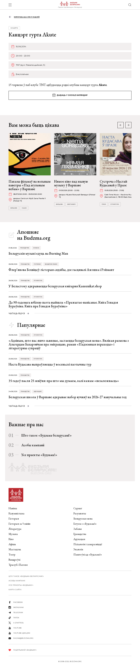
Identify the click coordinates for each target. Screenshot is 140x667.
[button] (128, 125)
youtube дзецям (21, 633)
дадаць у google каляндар (72, 95)
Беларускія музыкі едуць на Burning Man (38, 253)
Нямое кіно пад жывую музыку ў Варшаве (71, 183)
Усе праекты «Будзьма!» (39, 455)
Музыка (36, 248)
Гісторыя (37, 264)
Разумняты (79, 513)
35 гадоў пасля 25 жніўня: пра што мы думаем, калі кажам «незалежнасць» (64, 381)
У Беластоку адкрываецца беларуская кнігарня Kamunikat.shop (55, 286)
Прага (104, 204)
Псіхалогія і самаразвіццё (87, 544)
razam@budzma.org (23, 638)
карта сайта (15, 589)
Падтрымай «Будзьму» (25, 650)
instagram (18, 607)
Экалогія (78, 549)
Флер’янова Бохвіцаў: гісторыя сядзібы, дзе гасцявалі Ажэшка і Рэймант (61, 269)
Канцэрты (14, 28)
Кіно (11, 539)
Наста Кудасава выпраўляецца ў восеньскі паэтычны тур (50, 364)
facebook (18, 602)
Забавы (77, 529)
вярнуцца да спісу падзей (27, 17)
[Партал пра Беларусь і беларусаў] (70, 5)
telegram (18, 612)
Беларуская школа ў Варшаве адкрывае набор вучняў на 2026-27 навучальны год (68, 397)
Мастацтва (15, 549)
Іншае (24, 208)
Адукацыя (37, 391)
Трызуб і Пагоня (18, 565)
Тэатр (12, 554)
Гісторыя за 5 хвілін (19, 523)
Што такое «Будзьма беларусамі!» (46, 435)
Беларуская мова (83, 518)
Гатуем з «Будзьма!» (85, 523)
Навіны (13, 508)
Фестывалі (71, 204)
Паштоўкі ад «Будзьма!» (87, 554)
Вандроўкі (14, 559)
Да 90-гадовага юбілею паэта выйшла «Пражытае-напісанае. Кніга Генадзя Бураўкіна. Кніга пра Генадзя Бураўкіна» (63, 304)
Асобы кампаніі (32, 445)
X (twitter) (18, 623)
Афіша (12, 544)
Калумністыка (16, 513)
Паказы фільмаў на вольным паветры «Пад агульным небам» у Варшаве (30, 185)
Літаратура (114, 204)
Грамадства (24, 248)
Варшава (13, 208)
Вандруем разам (51, 264)
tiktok (16, 618)
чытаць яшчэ (17, 313)
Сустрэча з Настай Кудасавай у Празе (113, 183)
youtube (17, 628)
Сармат (77, 508)
